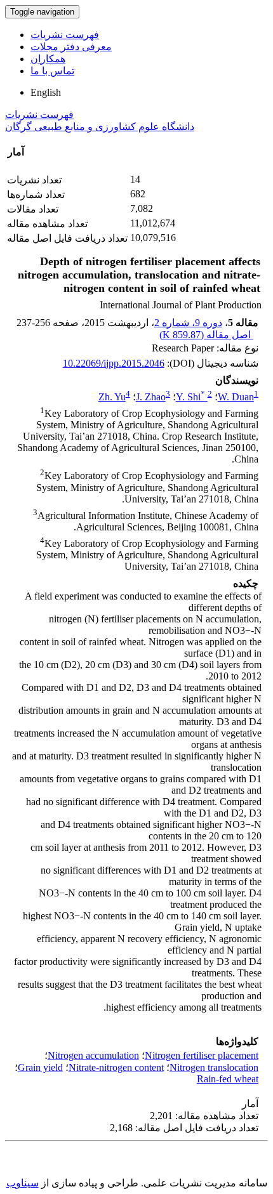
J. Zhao (151, 396)
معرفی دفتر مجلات (71, 46)
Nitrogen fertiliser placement (201, 1055)
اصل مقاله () (206, 334)
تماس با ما (52, 70)
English (45, 92)
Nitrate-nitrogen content (116, 1067)
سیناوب (22, 1183)
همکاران (47, 58)
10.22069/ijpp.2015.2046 (113, 363)
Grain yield (40, 1067)
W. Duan (236, 396)
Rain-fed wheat (227, 1078)
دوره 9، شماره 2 (188, 322)
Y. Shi (190, 396)
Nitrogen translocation (214, 1067)
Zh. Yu (112, 396)
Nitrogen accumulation (93, 1055)
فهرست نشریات (64, 34)
